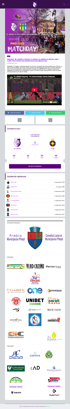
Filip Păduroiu (14, 205)
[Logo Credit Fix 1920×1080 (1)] (16, 291)
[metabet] (54, 266)
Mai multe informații (35, 166)
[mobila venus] (16, 310)
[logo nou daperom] (54, 291)
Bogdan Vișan (14, 186)
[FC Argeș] (17, 142)
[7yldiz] (35, 310)
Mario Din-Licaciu (14, 196)
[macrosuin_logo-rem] (54, 310)
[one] (35, 291)
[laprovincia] (16, 368)
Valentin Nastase (14, 209)
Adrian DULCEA (14, 214)
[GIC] (16, 335)
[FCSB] (52, 142)
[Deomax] (54, 335)
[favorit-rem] (54, 319)
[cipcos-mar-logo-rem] (16, 301)
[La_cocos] (35, 278)
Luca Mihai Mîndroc (15, 200)
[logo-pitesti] (35, 238)
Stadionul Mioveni (35, 144)
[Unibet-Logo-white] (35, 302)
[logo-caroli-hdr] (54, 301)
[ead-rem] (35, 368)
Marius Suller (13, 182)
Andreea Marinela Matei (16, 191)
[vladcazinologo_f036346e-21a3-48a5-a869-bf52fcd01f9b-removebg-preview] (35, 266)
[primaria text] (16, 238)
